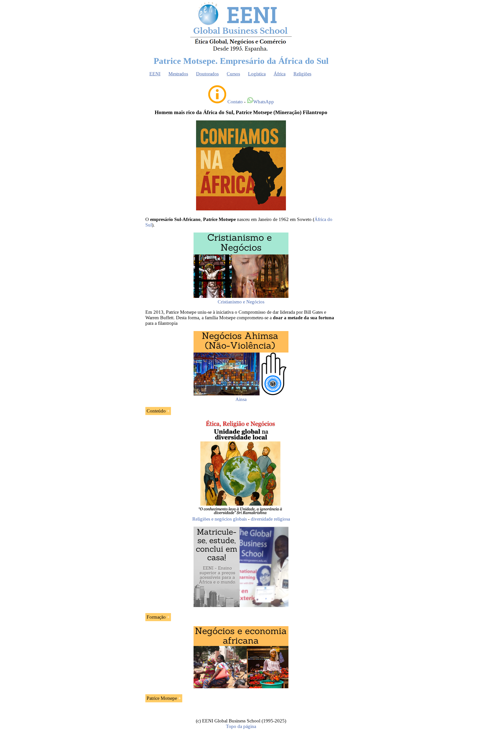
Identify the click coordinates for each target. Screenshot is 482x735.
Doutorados (207, 73)
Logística (257, 73)
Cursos (233, 73)
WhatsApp (263, 101)
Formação (156, 617)
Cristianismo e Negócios (241, 301)
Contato (235, 101)
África (279, 73)
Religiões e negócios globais (219, 519)
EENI (154, 73)
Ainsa (241, 399)
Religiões (302, 73)
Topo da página (241, 726)
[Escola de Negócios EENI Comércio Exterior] (241, 51)
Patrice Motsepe (162, 698)
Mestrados (178, 73)
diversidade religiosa (270, 519)
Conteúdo (156, 411)
